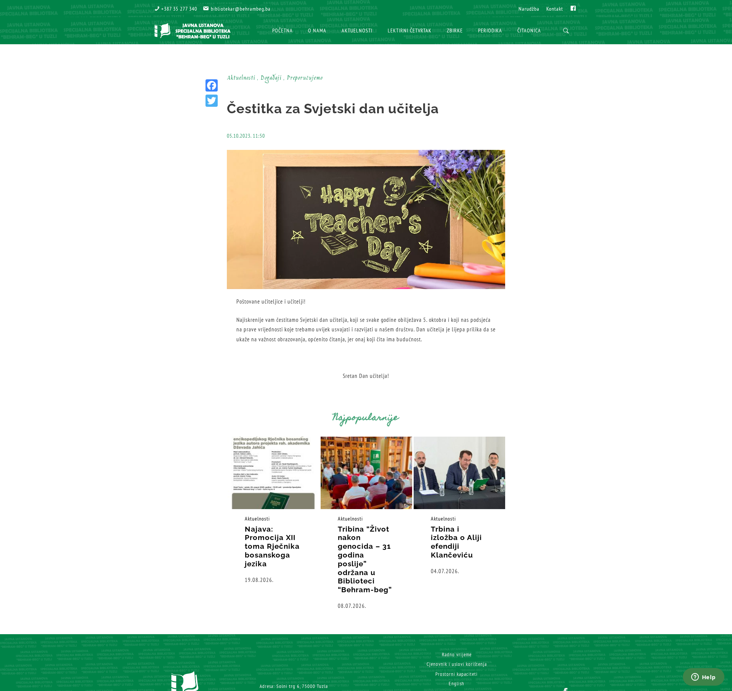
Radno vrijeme (457, 654)
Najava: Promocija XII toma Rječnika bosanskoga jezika (272, 546)
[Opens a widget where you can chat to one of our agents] (703, 677)
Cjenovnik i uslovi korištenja (457, 664)
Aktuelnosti (257, 518)
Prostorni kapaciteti (456, 674)
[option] (273, 510)
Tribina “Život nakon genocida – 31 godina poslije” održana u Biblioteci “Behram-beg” (365, 559)
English (456, 683)
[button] (175, 8)
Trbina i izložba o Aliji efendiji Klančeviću (456, 542)
